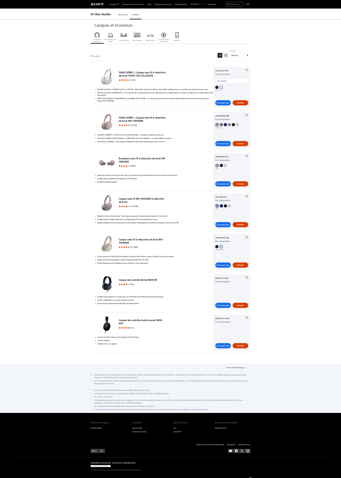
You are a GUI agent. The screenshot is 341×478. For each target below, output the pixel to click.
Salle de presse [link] (220, 428)
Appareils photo (181, 4)
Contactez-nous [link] (244, 444)
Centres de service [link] (139, 432)
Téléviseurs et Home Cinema (133, 4)
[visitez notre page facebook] (236, 451)
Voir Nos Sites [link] (96, 428)
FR (101, 451)
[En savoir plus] (107, 77)
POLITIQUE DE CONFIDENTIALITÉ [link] (123, 463)
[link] (123, 14)
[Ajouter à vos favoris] (246, 70)
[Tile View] (225, 55)
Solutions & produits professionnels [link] (210, 444)
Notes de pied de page (235, 367)
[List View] (220, 55)
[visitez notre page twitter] (242, 451)
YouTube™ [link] (177, 432)
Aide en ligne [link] (137, 428)
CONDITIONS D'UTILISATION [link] (101, 463)
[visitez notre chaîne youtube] (230, 451)
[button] (216, 87)
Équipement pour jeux (163, 4)
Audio (149, 4)
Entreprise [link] (231, 444)
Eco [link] (174, 428)
